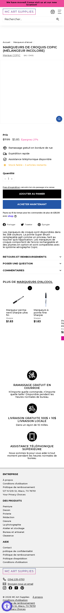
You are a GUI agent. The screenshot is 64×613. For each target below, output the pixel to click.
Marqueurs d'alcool (22, 42)
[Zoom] (59, 119)
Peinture (7, 506)
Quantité (8, 173)
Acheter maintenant (32, 204)
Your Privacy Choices (14, 494)
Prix (5, 135)
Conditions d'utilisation (15, 483)
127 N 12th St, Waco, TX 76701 (19, 491)
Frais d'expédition (11, 187)
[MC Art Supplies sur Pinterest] (22, 588)
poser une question (18, 263)
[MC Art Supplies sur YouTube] (16, 588)
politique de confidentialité (18, 551)
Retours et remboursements (24, 256)
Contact (7, 547)
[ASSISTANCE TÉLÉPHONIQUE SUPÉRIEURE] (32, 436)
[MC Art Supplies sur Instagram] (4, 588)
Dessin (6, 510)
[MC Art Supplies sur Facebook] (10, 588)
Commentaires (13, 270)
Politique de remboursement (19, 487)
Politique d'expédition (15, 558)
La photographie (12, 524)
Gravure (7, 521)
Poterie (7, 513)
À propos (8, 480)
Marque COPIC (11, 55)
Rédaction (8, 517)
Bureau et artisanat (13, 532)
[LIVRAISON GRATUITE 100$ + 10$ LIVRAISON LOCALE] (32, 408)
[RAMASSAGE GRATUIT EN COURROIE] (32, 375)
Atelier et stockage (13, 528)
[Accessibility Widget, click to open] (7, 606)
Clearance (8, 535)
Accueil (6, 42)
